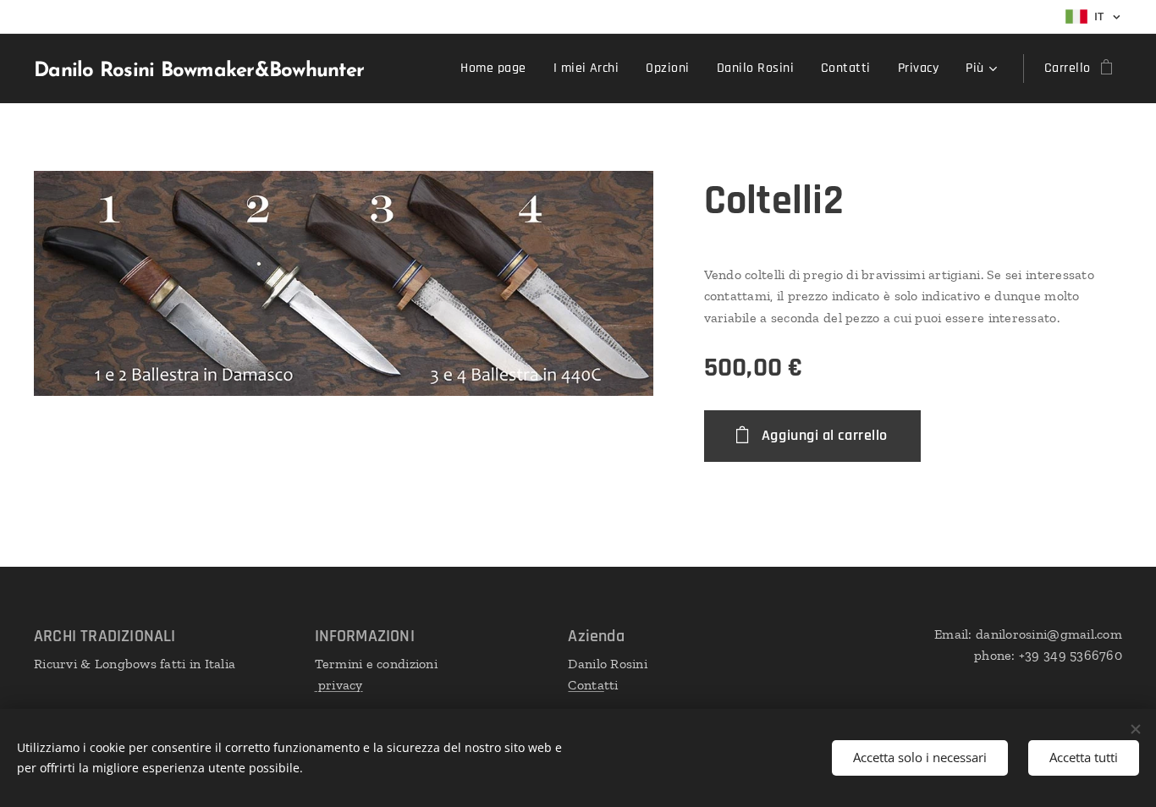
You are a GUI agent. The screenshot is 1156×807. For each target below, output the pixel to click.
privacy (339, 685)
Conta (585, 685)
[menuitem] (497, 68)
